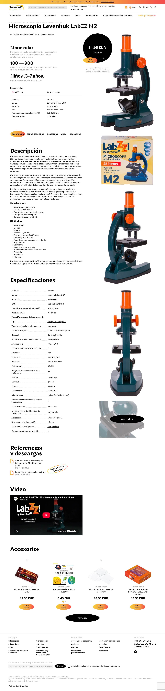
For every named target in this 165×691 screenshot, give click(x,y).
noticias (111, 6)
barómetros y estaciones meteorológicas (43, 653)
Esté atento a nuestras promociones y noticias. (30, 663)
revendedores (77, 9)
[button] (140, 7)
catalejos (65, 15)
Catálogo (17, 22)
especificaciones (35, 134)
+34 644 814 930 (142, 641)
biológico (51, 321)
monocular (52, 326)
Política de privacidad (18, 686)
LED (56, 390)
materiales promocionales (78, 652)
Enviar (60, 666)
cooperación (93, 6)
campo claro (53, 426)
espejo (50, 390)
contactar (103, 651)
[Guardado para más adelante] (144, 7)
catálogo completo (147, 15)
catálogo (74, 6)
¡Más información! (107, 2)
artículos (103, 644)
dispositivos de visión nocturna (117, 15)
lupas (77, 15)
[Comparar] (147, 7)
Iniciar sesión (90, 60)
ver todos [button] (127, 419)
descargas (52, 134)
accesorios (75, 134)
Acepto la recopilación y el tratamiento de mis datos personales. (95, 666)
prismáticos (50, 15)
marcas (103, 6)
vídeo (64, 134)
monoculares (92, 15)
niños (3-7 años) (54, 417)
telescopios (15, 15)
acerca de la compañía (81, 641)
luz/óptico (61, 321)
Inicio (10, 22)
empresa (83, 6)
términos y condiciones (109, 641)
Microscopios (28, 22)
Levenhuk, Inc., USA (56, 103)
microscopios (32, 15)
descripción (18, 134)
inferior (50, 422)
